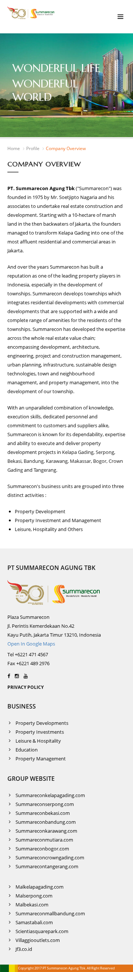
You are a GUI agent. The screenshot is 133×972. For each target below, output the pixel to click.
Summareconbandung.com (46, 822)
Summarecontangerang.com (47, 866)
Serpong (105, 452)
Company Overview (66, 148)
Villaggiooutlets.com (38, 940)
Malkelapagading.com (40, 886)
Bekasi (14, 461)
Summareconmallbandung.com (50, 913)
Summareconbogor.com (42, 848)
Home (13, 148)
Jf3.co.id (24, 949)
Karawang (56, 461)
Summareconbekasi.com (43, 813)
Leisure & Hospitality (38, 740)
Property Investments (40, 732)
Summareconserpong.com (45, 804)
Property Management (41, 758)
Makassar (80, 461)
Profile (33, 148)
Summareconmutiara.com (44, 839)
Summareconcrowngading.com (50, 857)
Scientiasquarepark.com (42, 931)
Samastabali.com (34, 922)
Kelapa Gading (77, 452)
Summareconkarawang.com (46, 830)
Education (27, 749)
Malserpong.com (34, 895)
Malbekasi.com (32, 904)
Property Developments (42, 723)
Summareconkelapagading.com (50, 795)
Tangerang (45, 470)
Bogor (99, 461)
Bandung (34, 461)
